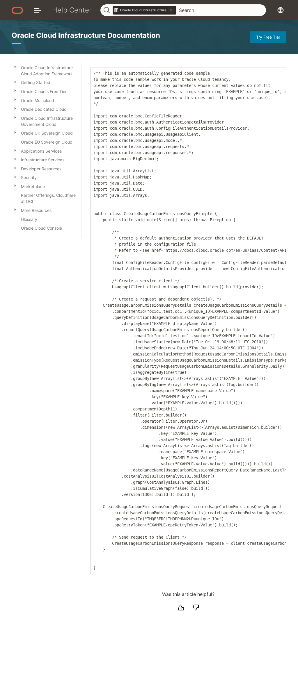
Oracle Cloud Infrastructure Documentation (86, 35)
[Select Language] (280, 10)
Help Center (72, 10)
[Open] (15, 66)
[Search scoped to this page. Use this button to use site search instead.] (171, 10)
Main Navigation (37, 10)
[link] (145, 10)
